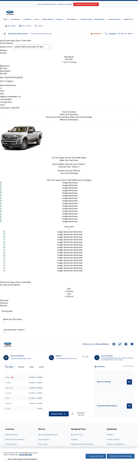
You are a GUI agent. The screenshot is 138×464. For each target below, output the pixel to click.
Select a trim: (6, 47)
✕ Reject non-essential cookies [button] (120, 456)
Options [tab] (3, 306)
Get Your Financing (68, 173)
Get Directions (58, 414)
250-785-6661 (122, 33)
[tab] (69, 50)
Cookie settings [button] (25, 455)
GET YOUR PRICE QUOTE (11, 78)
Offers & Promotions (69, 120)
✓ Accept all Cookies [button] (95, 456)
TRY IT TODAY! (7, 81)
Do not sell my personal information (22, 459)
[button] (10, 26)
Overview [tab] (4, 300)
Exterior (3, 50)
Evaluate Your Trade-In (69, 167)
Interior (3, 53)
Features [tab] (4, 303)
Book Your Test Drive (69, 160)
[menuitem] (6, 19)
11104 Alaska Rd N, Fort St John (41, 33)
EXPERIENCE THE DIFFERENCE (86, 4)
